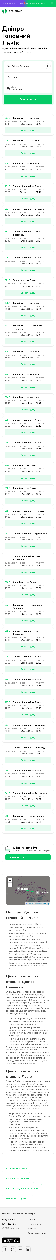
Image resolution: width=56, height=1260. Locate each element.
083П (7, 725)
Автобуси (17, 1213)
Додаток (32, 1228)
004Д (7, 118)
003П (7, 747)
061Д (7, 630)
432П (7, 325)
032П (7, 605)
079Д (7, 257)
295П (7, 419)
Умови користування (38, 1233)
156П (7, 374)
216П (7, 163)
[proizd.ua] (13, 11)
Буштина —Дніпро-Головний (22, 1188)
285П (7, 679)
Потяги (6, 1213)
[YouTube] (20, 1249)
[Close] (52, 3)
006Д (7, 140)
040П (7, 816)
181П (7, 231)
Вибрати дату (28, 130)
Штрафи (30, 1213)
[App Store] (11, 1240)
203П (7, 209)
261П (7, 510)
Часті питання (34, 1224)
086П (7, 488)
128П (7, 465)
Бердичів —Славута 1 (18, 1178)
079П (7, 656)
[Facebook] (5, 1249)
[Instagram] (13, 1249)
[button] (37, 892)
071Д (7, 280)
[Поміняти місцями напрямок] (48, 66)
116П (7, 351)
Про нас (32, 1219)
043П (7, 556)
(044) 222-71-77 (10, 1224)
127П (7, 702)
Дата (13, 87)
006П (7, 582)
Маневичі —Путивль (17, 1198)
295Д (7, 442)
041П (7, 793)
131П (7, 186)
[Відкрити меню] (52, 11)
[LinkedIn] (28, 1249)
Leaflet (30, 903)
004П (7, 397)
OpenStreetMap (42, 903)
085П (7, 770)
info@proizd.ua (9, 1219)
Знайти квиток (16, 857)
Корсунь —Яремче (16, 1168)
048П (7, 303)
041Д (7, 533)
